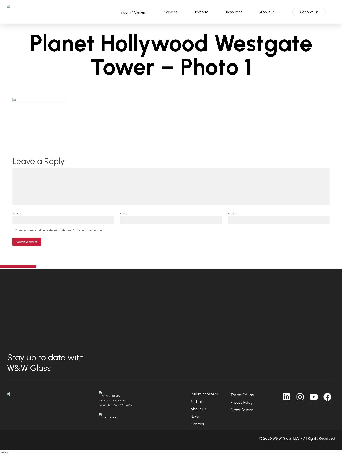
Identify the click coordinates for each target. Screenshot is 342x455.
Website (232, 213)
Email (124, 213)
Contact (197, 424)
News (195, 416)
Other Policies (241, 410)
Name (16, 213)
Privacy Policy (241, 402)
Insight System (204, 394)
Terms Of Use (242, 395)
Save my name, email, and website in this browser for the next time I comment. (60, 230)
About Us (198, 409)
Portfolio (197, 401)
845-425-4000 (110, 417)
